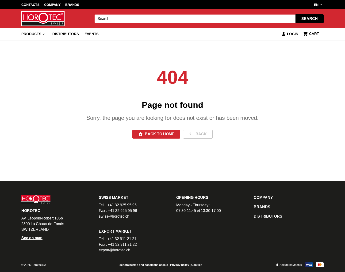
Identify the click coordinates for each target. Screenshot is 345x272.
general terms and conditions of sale (143, 265)
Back (201, 134)
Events (91, 34)
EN (316, 5)
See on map (31, 238)
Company (52, 5)
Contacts (30, 5)
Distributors (65, 34)
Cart (314, 34)
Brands (72, 5)
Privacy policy (179, 265)
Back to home (159, 134)
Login (292, 34)
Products (31, 34)
